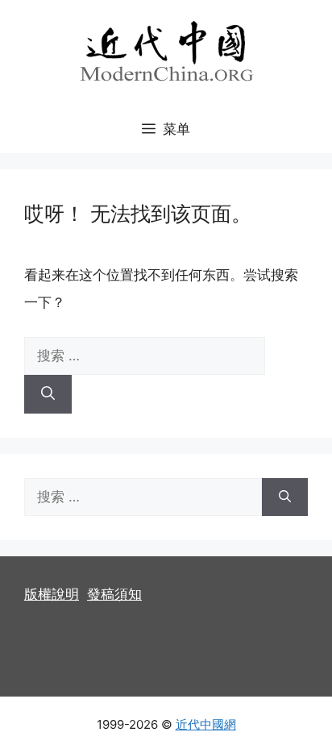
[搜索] (48, 394)
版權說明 (51, 594)
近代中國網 (206, 724)
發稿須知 (114, 594)
